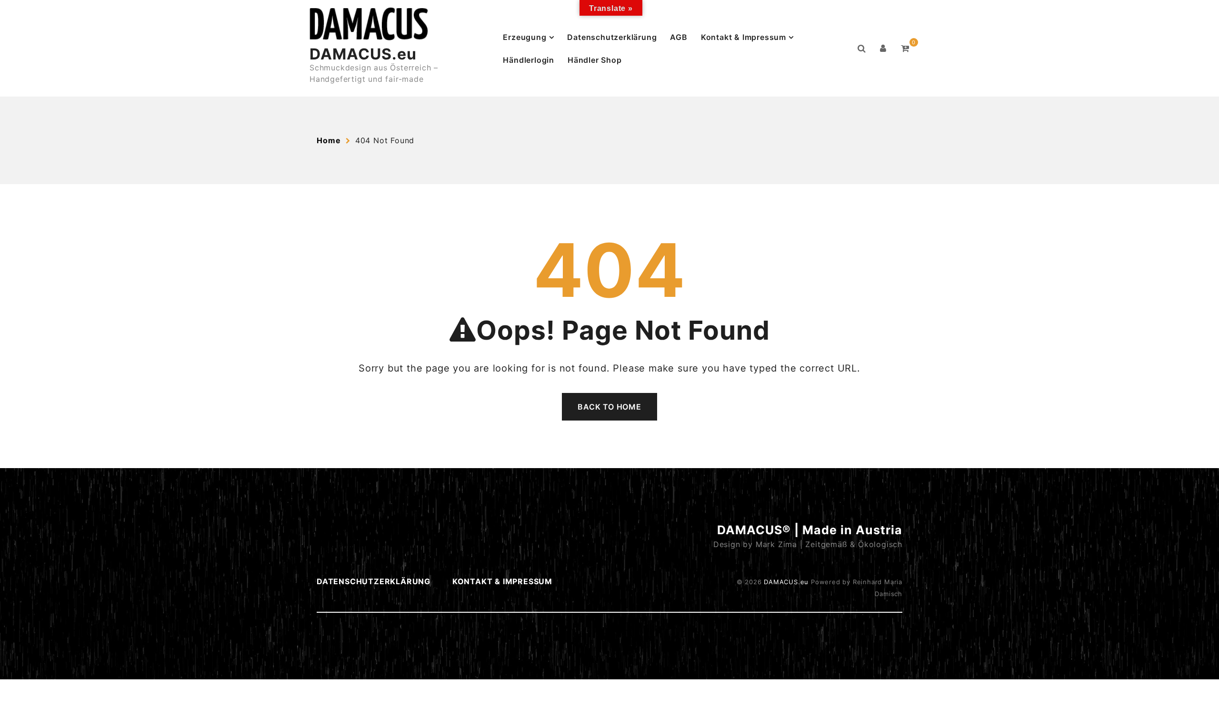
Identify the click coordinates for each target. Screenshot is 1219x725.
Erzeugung (524, 37)
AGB (678, 37)
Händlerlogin (528, 60)
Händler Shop (595, 60)
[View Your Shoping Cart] (905, 48)
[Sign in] (883, 48)
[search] (862, 48)
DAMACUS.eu (363, 54)
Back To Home (609, 406)
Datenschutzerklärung (612, 37)
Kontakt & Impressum (743, 37)
